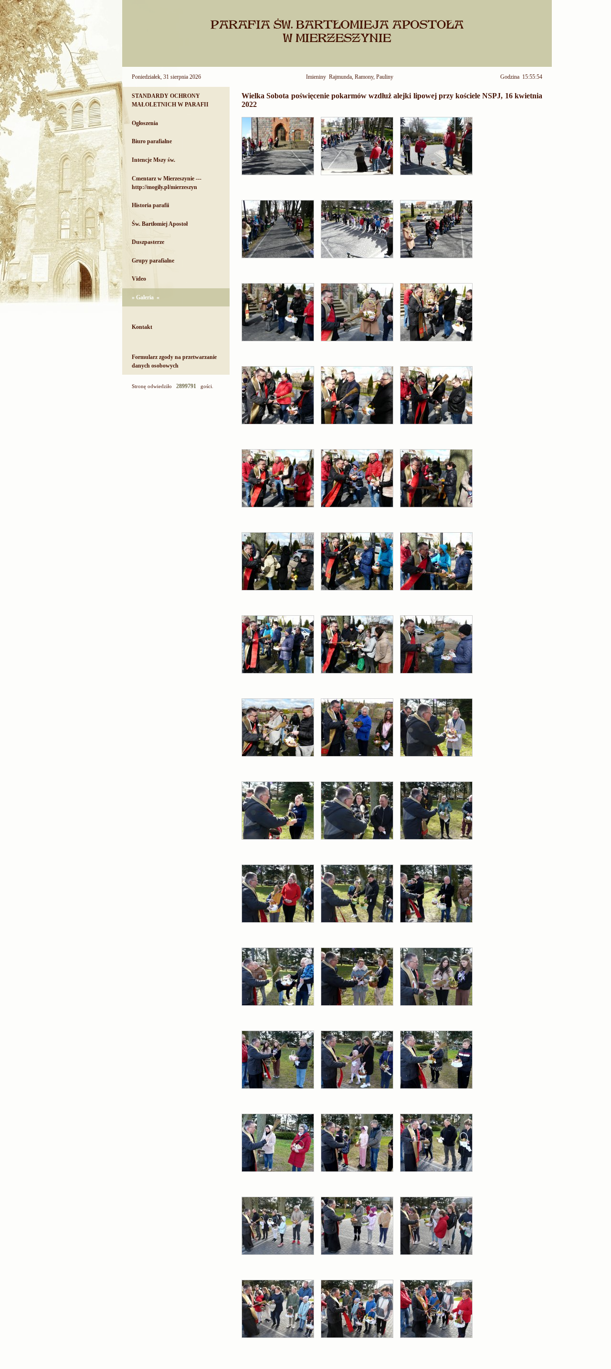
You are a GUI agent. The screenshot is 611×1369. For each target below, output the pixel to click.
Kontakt (142, 327)
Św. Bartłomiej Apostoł (160, 224)
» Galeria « (145, 297)
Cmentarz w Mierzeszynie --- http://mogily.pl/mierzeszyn (166, 182)
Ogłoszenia (145, 123)
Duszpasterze (148, 242)
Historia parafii (150, 205)
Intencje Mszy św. (153, 160)
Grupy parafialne (153, 260)
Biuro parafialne (152, 141)
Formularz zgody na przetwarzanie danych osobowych (174, 361)
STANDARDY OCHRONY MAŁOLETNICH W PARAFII (170, 100)
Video (139, 278)
